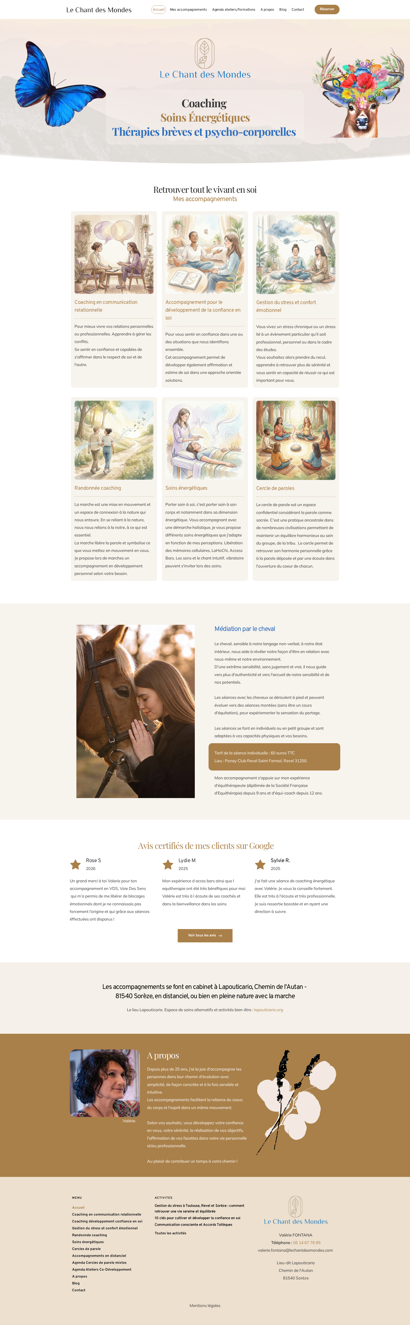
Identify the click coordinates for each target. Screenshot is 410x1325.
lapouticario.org (268, 1009)
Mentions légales (205, 1305)
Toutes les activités (170, 1233)
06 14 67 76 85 (307, 1242)
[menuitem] (159, 10)
